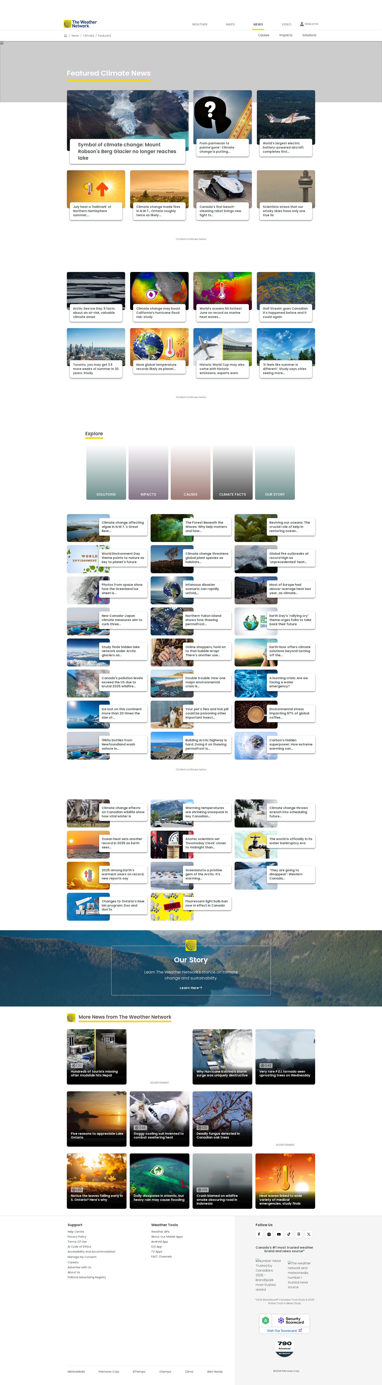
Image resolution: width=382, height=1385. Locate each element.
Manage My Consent (82, 1257)
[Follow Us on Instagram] (269, 1235)
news (75, 36)
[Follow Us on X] (309, 1235)
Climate (88, 36)
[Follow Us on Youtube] (279, 1235)
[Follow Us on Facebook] (259, 1235)
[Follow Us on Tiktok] (289, 1235)
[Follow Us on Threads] (299, 1235)
